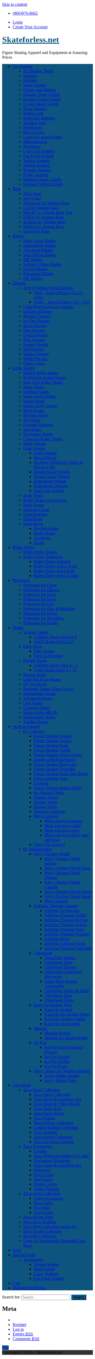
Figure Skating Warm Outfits (58, 788)
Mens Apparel (56, 901)
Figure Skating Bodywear (55, 764)
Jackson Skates (35, 632)
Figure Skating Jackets (52, 740)
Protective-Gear (36, 509)
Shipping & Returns (29, 1288)
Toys (17, 1250)
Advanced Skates (37, 698)
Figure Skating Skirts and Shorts (61, 773)
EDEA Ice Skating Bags (43, 217)
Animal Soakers (36, 165)
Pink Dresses (34, 340)
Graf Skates (33, 703)
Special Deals (24, 1255)
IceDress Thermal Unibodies (68, 948)
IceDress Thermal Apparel (56, 906)
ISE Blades (32, 278)
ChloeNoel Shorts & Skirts (66, 990)
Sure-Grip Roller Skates (43, 382)
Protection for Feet (38, 604)
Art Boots (42, 538)
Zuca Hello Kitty (48, 1108)
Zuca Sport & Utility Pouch (57, 1104)
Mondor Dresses (37, 316)
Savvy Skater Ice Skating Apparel (62, 1071)
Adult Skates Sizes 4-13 (54, 641)
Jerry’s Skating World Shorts (68, 891)
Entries (23, 1334)
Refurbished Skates (39, 717)
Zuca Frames (44, 1118)
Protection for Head (39, 594)
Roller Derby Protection (43, 557)
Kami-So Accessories (62, 1023)
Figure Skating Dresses (53, 736)
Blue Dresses (34, 330)
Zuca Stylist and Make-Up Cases (61, 1156)
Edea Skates (44, 651)
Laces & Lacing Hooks (42, 137)
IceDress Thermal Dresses (66, 920)
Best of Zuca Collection (53, 1123)
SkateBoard (33, 519)
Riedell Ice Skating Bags (43, 226)
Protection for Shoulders (43, 618)
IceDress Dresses (37, 311)
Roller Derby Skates (40, 406)
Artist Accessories (49, 1198)
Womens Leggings (49, 811)
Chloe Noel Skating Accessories (60, 983)
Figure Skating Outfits (52, 750)
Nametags (42, 1170)
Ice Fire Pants (55, 1066)
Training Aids (34, 123)
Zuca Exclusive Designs (54, 1141)
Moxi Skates (33, 410)
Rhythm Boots (46, 528)
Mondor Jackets (57, 1033)
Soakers (29, 75)
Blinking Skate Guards (42, 179)
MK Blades (32, 259)
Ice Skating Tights (38, 71)
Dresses (19, 283)
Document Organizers (52, 1160)
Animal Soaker (46, 1264)
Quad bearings (35, 514)
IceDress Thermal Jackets (65, 924)
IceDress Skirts (56, 939)
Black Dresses (35, 325)
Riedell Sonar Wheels (52, 476)
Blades (18, 236)
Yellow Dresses (36, 354)
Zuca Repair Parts (38, 1217)
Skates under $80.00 (40, 712)
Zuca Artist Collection (41, 1193)
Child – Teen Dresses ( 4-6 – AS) (61, 302)
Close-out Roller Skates (43, 439)
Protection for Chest (39, 585)
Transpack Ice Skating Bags (46, 203)
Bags (17, 189)
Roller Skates (24, 368)
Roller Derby (24, 547)
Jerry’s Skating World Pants (67, 868)
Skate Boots (33, 523)
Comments (26, 1338)
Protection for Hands (40, 623)
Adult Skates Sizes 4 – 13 (55, 670)
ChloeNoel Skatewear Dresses (48, 307)
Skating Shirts (45, 802)
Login (18, 22)
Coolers (40, 1151)
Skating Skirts (45, 806)
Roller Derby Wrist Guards (56, 575)
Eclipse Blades (35, 269)
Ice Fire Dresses (36, 321)
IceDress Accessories (61, 910)
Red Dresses (33, 349)
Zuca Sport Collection (41, 1090)
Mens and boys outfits (62, 825)
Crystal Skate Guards (41, 104)
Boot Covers (33, 132)
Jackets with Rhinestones (54, 759)
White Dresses (35, 358)
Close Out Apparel (49, 844)
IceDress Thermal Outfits (65, 915)
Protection (21, 580)
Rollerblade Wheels (50, 481)
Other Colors (34, 363)
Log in (18, 1329)
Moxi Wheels (45, 457)
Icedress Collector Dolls (43, 184)
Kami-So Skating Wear (53, 1005)
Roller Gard (33, 113)
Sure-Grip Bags (36, 231)
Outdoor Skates (36, 391)
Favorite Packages (38, 424)
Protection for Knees (40, 613)
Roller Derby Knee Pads (54, 571)
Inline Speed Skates (39, 396)
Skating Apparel (26, 726)
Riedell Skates (35, 660)
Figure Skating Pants (51, 745)
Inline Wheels (34, 443)
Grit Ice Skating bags (40, 207)
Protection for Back (39, 599)
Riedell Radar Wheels (52, 472)
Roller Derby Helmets (52, 561)
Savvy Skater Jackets (61, 1075)
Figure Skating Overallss (54, 769)
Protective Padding (39, 118)
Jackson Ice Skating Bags (44, 222)
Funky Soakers (35, 174)
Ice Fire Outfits (56, 1061)
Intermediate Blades (39, 245)
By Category (34, 731)
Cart (16, 1283)
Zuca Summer (45, 1132)
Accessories (22, 66)
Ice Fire (40, 1042)
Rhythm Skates (36, 415)
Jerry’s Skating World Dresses (48, 288)
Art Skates (32, 420)
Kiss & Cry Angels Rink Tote (48, 212)
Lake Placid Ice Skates (42, 679)
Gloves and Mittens (39, 90)
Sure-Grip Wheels (49, 490)
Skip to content (14, 4)
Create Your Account (30, 27)
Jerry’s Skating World (52, 854)
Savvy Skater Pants (60, 1080)
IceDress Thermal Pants (64, 929)
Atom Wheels (45, 453)
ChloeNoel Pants (58, 962)
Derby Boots (44, 533)
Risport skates (34, 674)
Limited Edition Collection (56, 1127)
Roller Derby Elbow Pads (55, 566)
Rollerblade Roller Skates (44, 377)
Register (19, 1324)
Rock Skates (33, 505)
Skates (18, 627)
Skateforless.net (30, 39)
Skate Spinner (34, 108)
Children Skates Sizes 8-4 (55, 637)
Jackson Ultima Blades (42, 264)
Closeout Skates (36, 707)
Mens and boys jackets (63, 821)
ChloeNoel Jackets (59, 957)
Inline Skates (34, 387)
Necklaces (31, 146)
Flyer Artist (43, 1203)
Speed (39, 542)
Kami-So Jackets (58, 1009)
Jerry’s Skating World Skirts (67, 896)
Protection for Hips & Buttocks (49, 608)
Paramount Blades (38, 273)
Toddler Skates (35, 722)
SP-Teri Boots (35, 684)
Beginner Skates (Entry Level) (48, 689)
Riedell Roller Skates (40, 373)
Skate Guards (34, 85)
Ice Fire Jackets (57, 1056)
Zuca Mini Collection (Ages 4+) (50, 1226)
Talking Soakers (36, 160)
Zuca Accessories (37, 1146)
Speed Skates (34, 401)
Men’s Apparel (46, 816)
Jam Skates (32, 429)
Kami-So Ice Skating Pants (66, 1014)
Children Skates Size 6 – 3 (56, 665)
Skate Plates (33, 495)
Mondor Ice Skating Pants (66, 1038)
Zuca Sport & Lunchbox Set (57, 1099)
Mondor (40, 1028)
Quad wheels (34, 448)
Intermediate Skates (39, 693)
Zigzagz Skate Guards (41, 94)
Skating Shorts (46, 797)
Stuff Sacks (43, 1179)
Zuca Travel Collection (42, 1231)
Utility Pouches (46, 1189)
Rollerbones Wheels (50, 486)
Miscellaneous (35, 141)
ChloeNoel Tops (58, 995)
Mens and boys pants (61, 830)
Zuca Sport (32, 193)
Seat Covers (44, 1174)
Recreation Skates (38, 434)
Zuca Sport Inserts (49, 1113)
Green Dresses (35, 335)
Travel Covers (45, 1184)
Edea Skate (32, 646)
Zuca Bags (22, 1085)
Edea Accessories (48, 656)
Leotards (41, 783)
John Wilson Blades (39, 255)
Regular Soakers (37, 170)
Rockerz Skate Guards (42, 99)
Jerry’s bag (32, 198)
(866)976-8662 (25, 13)
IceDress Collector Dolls (64, 943)
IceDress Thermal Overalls (66, 934)
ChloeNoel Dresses (60, 967)
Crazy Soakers (46, 1273)
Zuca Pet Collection (39, 1236)
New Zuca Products (39, 1222)
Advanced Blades (38, 250)
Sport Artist (43, 1212)
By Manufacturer (37, 849)
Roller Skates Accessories (44, 500)
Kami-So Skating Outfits (65, 1019)
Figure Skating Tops (51, 778)
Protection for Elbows (41, 590)
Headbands (32, 127)
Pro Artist (42, 1207)
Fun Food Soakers (38, 156)
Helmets (30, 80)
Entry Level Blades (39, 240)
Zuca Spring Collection (53, 1137)
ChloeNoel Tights (59, 1000)
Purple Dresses (35, 344)
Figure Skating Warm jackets (58, 755)
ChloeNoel (43, 953)
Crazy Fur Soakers (38, 151)
